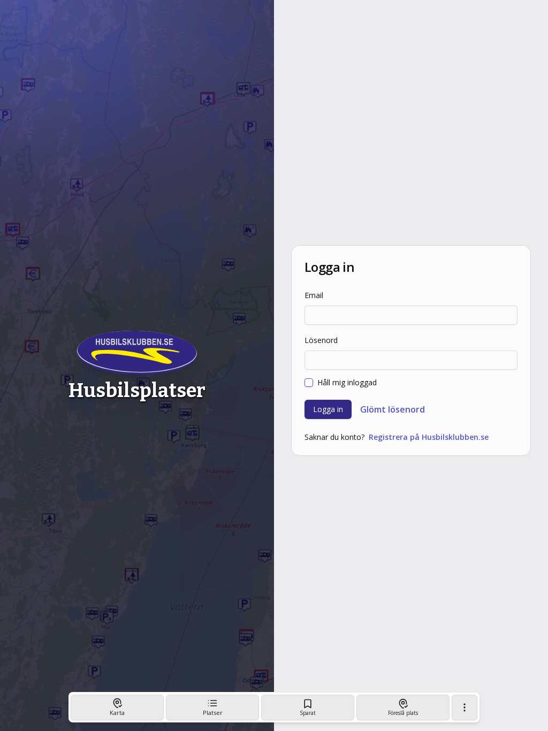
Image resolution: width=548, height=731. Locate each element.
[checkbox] (309, 382)
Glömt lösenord (392, 409)
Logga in (328, 409)
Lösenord (321, 340)
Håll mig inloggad (347, 382)
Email (314, 295)
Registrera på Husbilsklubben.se (429, 437)
